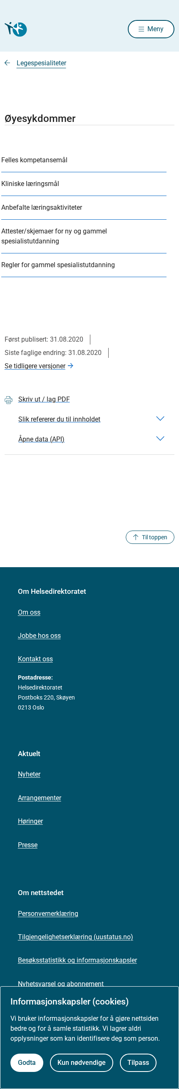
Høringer (30, 821)
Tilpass (138, 1063)
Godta (27, 1063)
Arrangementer (39, 798)
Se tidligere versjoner (35, 366)
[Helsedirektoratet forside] (15, 29)
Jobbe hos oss (39, 636)
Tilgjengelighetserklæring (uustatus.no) (75, 937)
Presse (27, 845)
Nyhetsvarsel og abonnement (61, 984)
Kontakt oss (35, 659)
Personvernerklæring (48, 914)
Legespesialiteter (41, 63)
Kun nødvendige (81, 1063)
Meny (155, 29)
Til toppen (154, 537)
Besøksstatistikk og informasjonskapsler (77, 960)
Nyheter (29, 774)
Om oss (29, 612)
